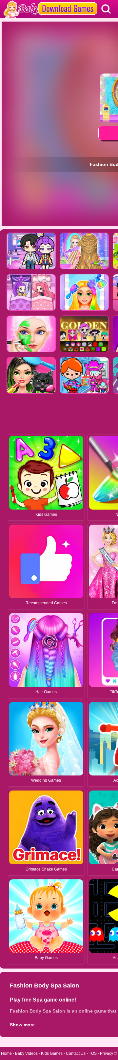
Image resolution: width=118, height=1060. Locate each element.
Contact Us (76, 1053)
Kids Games (52, 1053)
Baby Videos (26, 1053)
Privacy (106, 1053)
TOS (93, 1053)
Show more (22, 1024)
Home (6, 1053)
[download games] (68, 2)
